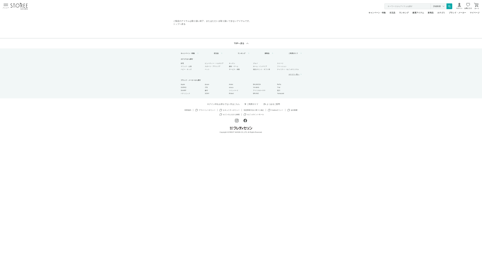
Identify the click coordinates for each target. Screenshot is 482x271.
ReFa (279, 84)
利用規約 (188, 110)
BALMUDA (257, 84)
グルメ (255, 63)
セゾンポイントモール (255, 114)
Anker (231, 84)
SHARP (183, 90)
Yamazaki (280, 93)
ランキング (404, 13)
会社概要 (294, 110)
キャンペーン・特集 (377, 13)
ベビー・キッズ (186, 69)
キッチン (232, 63)
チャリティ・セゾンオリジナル (288, 69)
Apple (183, 84)
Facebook (245, 120)
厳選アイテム (418, 13)
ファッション (281, 66)
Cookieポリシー (277, 110)
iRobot (231, 93)
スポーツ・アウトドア (212, 66)
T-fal (278, 87)
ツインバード (233, 90)
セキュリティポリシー (231, 110)
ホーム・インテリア (260, 66)
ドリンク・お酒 (186, 66)
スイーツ (280, 63)
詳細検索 (437, 6)
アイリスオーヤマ (259, 90)
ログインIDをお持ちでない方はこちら (223, 104)
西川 (278, 90)
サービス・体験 (234, 69)
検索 (449, 6)
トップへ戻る (179, 24)
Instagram (236, 120)
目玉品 (392, 13)
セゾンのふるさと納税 (231, 114)
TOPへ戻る (239, 43)
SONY (207, 93)
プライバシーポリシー (207, 110)
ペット (207, 69)
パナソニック (185, 93)
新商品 (431, 13)
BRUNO (256, 93)
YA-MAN (256, 87)
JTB (206, 87)
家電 (182, 63)
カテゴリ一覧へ (294, 74)
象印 (206, 90)
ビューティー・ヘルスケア (214, 63)
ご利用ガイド (293, 53)
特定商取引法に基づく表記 (254, 110)
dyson (207, 84)
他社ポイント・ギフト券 (261, 69)
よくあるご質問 (273, 104)
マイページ (474, 13)
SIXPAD (183, 87)
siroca (231, 87)
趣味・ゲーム (233, 66)
